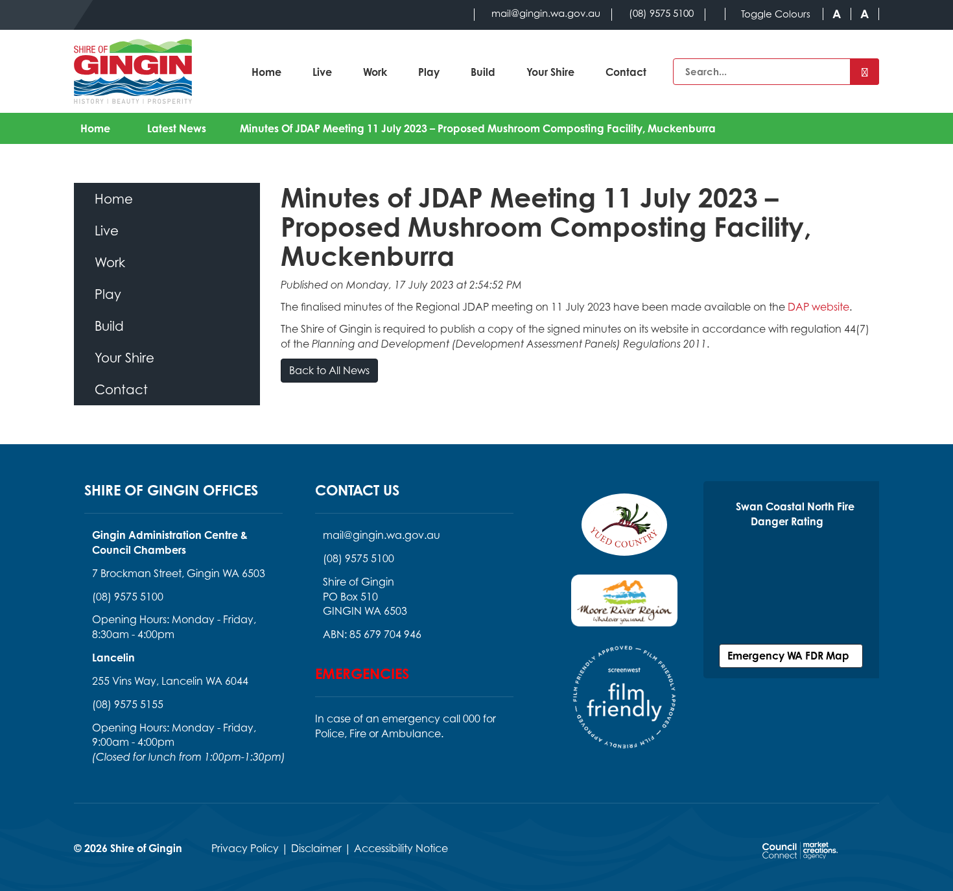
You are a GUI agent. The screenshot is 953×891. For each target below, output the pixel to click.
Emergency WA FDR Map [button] (790, 655)
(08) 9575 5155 (127, 704)
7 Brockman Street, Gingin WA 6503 (178, 573)
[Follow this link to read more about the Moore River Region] (624, 608)
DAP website (818, 306)
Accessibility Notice (401, 848)
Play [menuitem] (108, 294)
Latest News (176, 128)
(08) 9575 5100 (127, 596)
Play (429, 71)
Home (266, 71)
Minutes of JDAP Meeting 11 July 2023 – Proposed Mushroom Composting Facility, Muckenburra (478, 128)
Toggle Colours (775, 14)
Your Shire (550, 71)
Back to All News (329, 370)
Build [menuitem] (109, 326)
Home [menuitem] (114, 199)
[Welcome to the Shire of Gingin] (133, 71)
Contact (626, 71)
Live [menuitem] (107, 230)
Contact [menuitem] (121, 389)
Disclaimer (316, 848)
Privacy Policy (245, 848)
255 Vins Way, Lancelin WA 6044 (170, 680)
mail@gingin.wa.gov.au (381, 535)
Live (322, 71)
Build (483, 71)
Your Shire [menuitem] (124, 358)
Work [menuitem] (110, 262)
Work (375, 71)
